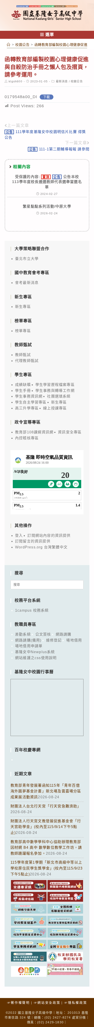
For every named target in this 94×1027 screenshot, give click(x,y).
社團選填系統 (58, 396)
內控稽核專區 (27, 438)
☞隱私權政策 (75, 1002)
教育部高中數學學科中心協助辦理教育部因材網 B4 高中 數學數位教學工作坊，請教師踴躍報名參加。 (46, 847)
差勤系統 (23, 634)
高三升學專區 (27, 408)
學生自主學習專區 (31, 402)
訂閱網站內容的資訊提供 (48, 535)
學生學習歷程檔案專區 (55, 385)
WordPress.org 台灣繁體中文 (41, 547)
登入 (19, 535)
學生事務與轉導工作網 (55, 391)
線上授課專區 (55, 408)
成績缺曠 (23, 385)
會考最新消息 (27, 283)
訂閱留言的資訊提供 (32, 541)
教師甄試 (23, 355)
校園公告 (77, 81)
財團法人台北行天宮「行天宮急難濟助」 (45, 806)
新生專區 (23, 307)
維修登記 (54, 640)
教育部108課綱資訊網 (34, 432)
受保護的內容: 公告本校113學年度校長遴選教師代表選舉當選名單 (47, 182)
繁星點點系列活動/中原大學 (47, 206)
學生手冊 (23, 391)
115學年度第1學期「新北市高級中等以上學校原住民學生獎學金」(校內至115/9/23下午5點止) (46, 868)
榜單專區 (23, 331)
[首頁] (8, 45)
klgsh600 (15, 81)
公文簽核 (43, 634)
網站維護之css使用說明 (36, 658)
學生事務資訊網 (28, 396)
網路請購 (63, 634)
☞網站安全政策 (47, 1002)
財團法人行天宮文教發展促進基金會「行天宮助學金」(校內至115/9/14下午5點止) (45, 827)
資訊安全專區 (69, 432)
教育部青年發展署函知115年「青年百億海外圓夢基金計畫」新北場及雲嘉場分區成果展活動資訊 (45, 791)
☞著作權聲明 (18, 1002)
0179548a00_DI (21, 96)
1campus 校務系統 (32, 610)
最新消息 (62, 81)
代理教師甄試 (27, 361)
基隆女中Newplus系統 (35, 652)
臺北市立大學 (27, 259)
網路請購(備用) (28, 640)
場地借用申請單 (28, 646)
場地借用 (74, 640)
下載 (46, 97)
